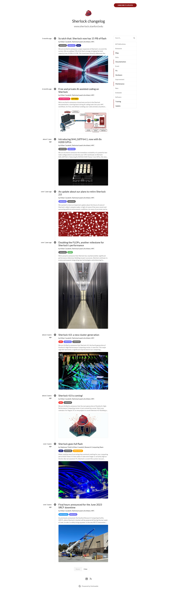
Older (85, 569)
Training (118, 101)
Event (117, 66)
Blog (117, 53)
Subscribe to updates (125, 5)
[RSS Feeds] (91, 579)
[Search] (134, 38)
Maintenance (119, 84)
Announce (118, 48)
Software (118, 97)
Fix (116, 70)
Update (117, 106)
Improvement (119, 79)
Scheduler (118, 93)
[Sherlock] (88, 13)
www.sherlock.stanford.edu (88, 26)
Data (117, 57)
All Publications (120, 44)
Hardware (118, 75)
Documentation (120, 62)
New (116, 88)
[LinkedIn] (88, 579)
